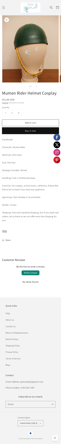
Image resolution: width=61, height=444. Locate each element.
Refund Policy (12, 339)
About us (10, 320)
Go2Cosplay (26, 438)
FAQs (4, 231)
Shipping (5, 103)
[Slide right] (37, 86)
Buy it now (30, 130)
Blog (8, 365)
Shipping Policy (13, 345)
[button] (3, 7)
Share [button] (8, 240)
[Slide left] (24, 86)
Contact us (11, 326)
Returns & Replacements (17, 333)
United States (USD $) (28, 423)
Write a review (30, 272)
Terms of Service (13, 358)
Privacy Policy (12, 352)
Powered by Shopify (36, 438)
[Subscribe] (52, 404)
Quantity (5, 107)
